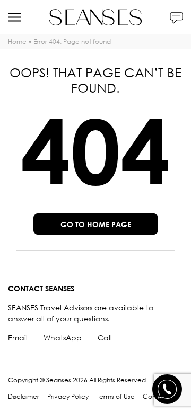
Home (17, 42)
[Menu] (14, 17)
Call (105, 337)
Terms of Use (116, 396)
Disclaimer (23, 396)
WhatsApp (63, 337)
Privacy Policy (68, 396)
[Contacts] (176, 17)
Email (18, 337)
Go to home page (95, 224)
